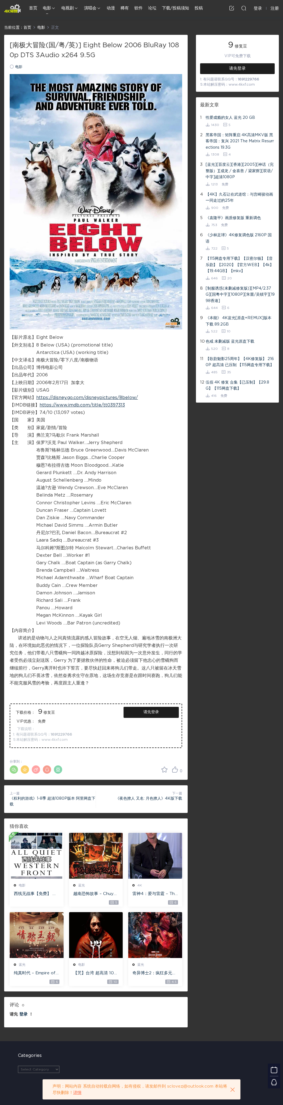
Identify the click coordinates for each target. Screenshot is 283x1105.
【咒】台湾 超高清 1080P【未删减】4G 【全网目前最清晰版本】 (95, 973)
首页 (33, 8)
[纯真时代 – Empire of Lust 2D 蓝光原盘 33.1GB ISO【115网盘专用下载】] (37, 935)
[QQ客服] (274, 1082)
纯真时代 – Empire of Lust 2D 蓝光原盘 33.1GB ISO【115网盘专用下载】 (35, 973)
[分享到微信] (14, 769)
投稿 (199, 8)
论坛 (152, 8)
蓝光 (81, 885)
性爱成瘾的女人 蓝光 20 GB (230, 118)
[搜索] (244, 8)
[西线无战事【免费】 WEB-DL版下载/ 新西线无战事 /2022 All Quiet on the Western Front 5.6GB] (37, 856)
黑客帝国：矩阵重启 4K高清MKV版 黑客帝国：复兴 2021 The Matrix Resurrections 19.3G (240, 141)
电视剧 (67, 8)
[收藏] (164, 769)
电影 (47, 8)
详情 (77, 1093)
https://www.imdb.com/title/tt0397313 (82, 405)
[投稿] (231, 8)
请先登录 (151, 712)
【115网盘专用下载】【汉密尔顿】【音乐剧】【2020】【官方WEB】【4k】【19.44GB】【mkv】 (240, 265)
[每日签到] (274, 1070)
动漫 (111, 8)
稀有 (124, 8)
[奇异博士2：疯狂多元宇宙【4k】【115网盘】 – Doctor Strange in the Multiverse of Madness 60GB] (155, 935)
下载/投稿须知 (175, 8)
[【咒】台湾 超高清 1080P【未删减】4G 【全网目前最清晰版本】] (96, 935)
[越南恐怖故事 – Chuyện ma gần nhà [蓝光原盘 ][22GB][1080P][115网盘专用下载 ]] (96, 856)
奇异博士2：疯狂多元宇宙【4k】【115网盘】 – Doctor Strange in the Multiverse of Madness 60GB (154, 973)
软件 (138, 8)
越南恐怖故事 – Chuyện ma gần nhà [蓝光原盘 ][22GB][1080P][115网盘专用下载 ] (96, 894)
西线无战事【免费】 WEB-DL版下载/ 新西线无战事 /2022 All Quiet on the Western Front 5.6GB (36, 894)
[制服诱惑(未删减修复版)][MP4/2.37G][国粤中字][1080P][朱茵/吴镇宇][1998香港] (240, 295)
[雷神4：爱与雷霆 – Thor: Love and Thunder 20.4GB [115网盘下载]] (155, 856)
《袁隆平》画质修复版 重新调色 (233, 218)
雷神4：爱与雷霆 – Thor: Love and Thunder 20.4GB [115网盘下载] (154, 894)
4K (139, 885)
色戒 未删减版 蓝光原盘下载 (230, 341)
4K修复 (12, 8)
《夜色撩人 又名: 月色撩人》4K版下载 (149, 798)
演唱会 (90, 8)
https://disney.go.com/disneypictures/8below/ (87, 397)
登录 (23, 1014)
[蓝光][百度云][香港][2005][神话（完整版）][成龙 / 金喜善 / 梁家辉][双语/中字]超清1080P (240, 171)
